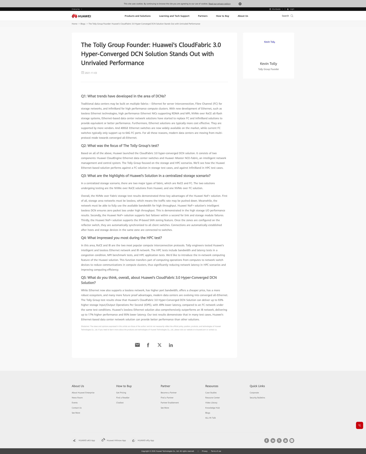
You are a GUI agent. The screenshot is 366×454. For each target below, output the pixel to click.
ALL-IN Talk (210, 418)
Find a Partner (167, 397)
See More (76, 413)
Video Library (211, 402)
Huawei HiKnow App (116, 440)
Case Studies (211, 392)
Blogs (82, 24)
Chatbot (120, 402)
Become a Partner (169, 392)
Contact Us (77, 408)
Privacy (204, 451)
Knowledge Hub (212, 408)
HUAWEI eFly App (146, 440)
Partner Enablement (170, 402)
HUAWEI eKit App (87, 440)
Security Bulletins (257, 397)
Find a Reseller (122, 397)
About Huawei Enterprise (83, 392)
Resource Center (212, 397)
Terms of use (216, 451)
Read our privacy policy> (220, 4)
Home (74, 24)
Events (75, 402)
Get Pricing (121, 392)
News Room (77, 397)
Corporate (254, 392)
